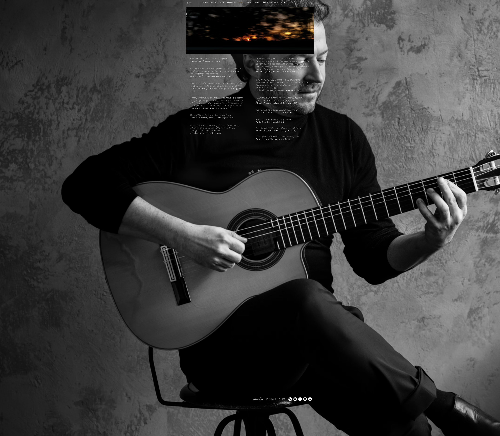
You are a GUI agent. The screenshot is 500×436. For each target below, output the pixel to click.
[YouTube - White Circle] (295, 399)
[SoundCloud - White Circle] (310, 399)
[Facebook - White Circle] (300, 399)
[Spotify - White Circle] (305, 399)
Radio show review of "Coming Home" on (275, 119)
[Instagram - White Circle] (290, 399)
